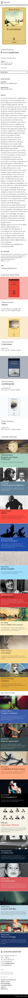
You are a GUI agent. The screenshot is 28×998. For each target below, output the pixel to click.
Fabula (2, 61)
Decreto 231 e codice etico (8, 980)
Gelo (3, 423)
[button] (21, 46)
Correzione (6, 344)
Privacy (3, 981)
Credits (25, 996)
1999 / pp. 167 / (9, 82)
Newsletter (4, 989)
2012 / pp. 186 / (6, 88)
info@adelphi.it (10, 963)
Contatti (3, 987)
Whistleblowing (5, 983)
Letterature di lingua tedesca (9, 268)
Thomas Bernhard (7, 50)
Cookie (8, 981)
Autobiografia (7, 384)
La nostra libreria (6, 985)
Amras (4, 305)
